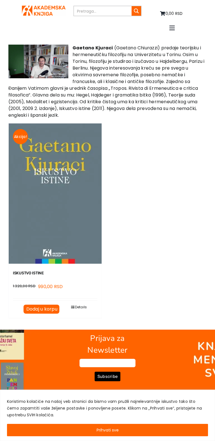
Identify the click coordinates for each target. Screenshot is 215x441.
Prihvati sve (108, 430)
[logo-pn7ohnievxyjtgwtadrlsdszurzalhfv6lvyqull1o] (44, 7)
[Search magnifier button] (136, 11)
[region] (107, 415)
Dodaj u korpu (41, 309)
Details (81, 307)
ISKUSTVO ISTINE (28, 273)
